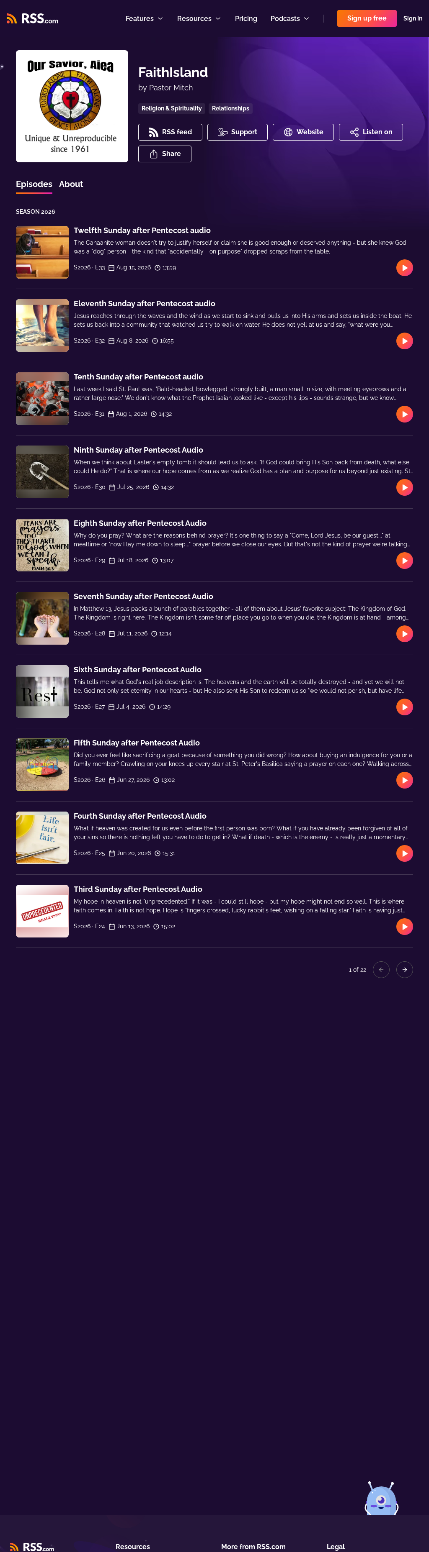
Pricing (246, 19)
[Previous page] (381, 969)
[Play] (404, 267)
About (71, 184)
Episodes (34, 184)
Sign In (412, 18)
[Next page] (404, 969)
